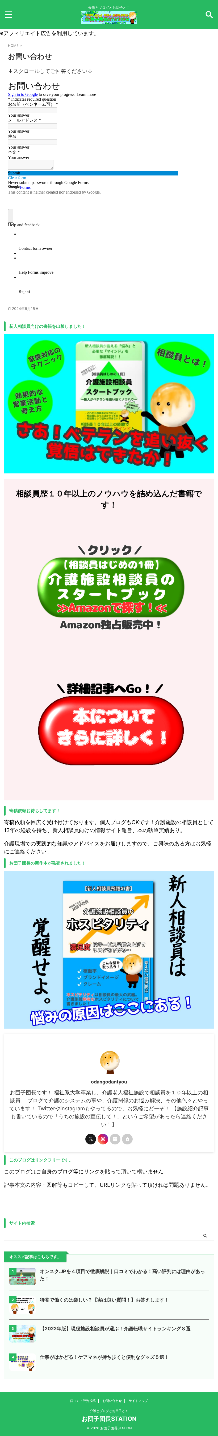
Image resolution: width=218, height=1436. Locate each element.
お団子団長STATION (109, 1418)
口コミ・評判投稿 (83, 1401)
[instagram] (103, 1139)
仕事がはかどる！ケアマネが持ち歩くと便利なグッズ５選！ (104, 1357)
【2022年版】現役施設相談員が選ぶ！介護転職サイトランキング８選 (115, 1328)
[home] (127, 1139)
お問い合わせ (112, 1401)
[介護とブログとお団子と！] (109, 20)
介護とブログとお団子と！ (109, 1411)
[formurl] (115, 1139)
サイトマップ (138, 1401)
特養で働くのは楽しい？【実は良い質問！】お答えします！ (104, 1300)
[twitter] (90, 1139)
